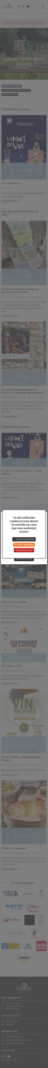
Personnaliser (24, 550)
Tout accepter (25, 539)
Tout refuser (25, 544)
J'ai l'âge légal (24, 559)
